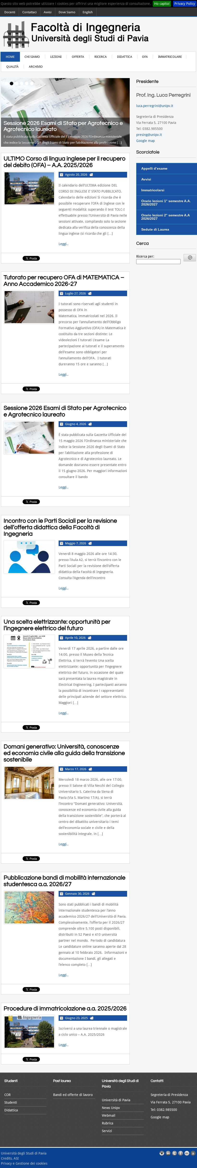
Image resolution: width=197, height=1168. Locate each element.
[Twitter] (174, 1153)
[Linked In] (168, 1153)
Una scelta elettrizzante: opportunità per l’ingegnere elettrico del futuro (57, 625)
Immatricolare (170, 57)
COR (7, 1095)
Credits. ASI (10, 1158)
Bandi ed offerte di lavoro (73, 1095)
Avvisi (47, 12)
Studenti (10, 1102)
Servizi (107, 1131)
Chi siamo (32, 57)
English (88, 12)
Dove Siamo (67, 12)
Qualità (12, 66)
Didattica (124, 57)
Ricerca (100, 57)
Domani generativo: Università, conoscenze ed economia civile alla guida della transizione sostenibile (64, 753)
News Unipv (111, 1108)
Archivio (36, 66)
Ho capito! (162, 4)
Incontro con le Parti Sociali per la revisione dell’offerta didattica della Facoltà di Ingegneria (60, 527)
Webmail (108, 1115)
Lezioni (56, 57)
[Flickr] (187, 1153)
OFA (145, 57)
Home (10, 57)
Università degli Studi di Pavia (23, 1153)
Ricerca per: (145, 256)
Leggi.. (63, 244)
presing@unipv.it (149, 135)
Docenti (9, 12)
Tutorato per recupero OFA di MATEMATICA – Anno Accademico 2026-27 (64, 280)
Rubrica (107, 1123)
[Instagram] (162, 1153)
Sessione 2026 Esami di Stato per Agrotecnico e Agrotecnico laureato (65, 411)
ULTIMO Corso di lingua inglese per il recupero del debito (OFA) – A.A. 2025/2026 (64, 161)
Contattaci (29, 12)
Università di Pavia (116, 1100)
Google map (145, 141)
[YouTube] (193, 1153)
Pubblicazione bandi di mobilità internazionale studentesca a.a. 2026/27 (64, 880)
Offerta (78, 57)
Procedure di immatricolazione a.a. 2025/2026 (65, 1008)
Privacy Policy (184, 4)
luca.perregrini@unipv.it (154, 106)
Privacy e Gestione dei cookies (24, 1163)
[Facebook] (180, 1153)
